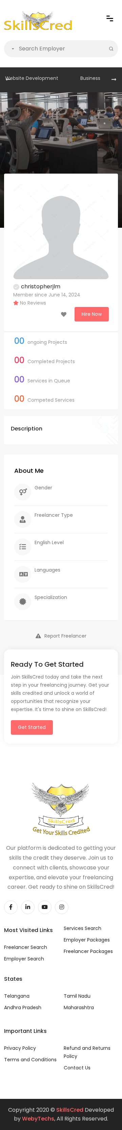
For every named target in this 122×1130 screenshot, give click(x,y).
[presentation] (8, 80)
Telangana (16, 996)
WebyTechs (38, 1119)
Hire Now (92, 314)
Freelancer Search (25, 947)
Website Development (31, 78)
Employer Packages (87, 939)
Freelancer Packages (88, 951)
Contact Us (77, 1067)
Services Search (82, 928)
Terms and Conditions (30, 1059)
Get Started (32, 727)
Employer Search (24, 958)
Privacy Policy (20, 1048)
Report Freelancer (65, 636)
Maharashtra (79, 1007)
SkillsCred (69, 1110)
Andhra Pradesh (22, 1007)
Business (90, 78)
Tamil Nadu (77, 996)
